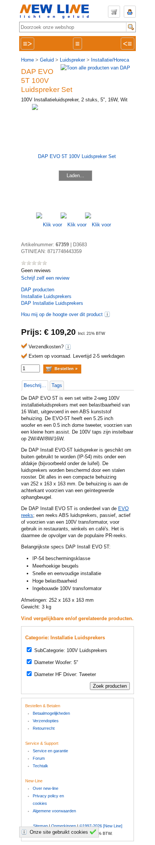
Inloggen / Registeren (130, 12)
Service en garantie (50, 751)
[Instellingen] (25, 831)
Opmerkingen (63, 826)
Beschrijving (36, 385)
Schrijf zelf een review (45, 278)
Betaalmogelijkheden (51, 713)
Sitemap (40, 826)
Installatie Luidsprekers (46, 296)
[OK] (94, 831)
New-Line (56, 12)
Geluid (47, 60)
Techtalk (40, 766)
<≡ (127, 43)
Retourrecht (44, 728)
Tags (57, 385)
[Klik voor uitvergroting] (48, 224)
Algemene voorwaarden (54, 811)
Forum (39, 758)
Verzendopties (46, 720)
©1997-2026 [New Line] (100, 826)
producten (37, 289)
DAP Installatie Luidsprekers (52, 303)
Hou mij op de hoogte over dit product (62, 314)
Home (27, 60)
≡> (27, 43)
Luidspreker (72, 60)
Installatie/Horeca (110, 60)
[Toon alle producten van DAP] (95, 68)
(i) (107, 314)
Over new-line (45, 788)
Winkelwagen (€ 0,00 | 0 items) (114, 12)
